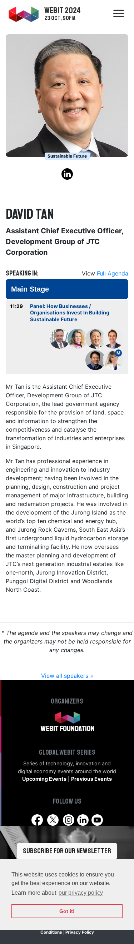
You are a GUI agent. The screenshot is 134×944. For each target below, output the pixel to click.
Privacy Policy (79, 932)
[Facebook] (37, 820)
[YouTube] (97, 820)
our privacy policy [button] (81, 893)
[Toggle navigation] (118, 13)
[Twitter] (53, 820)
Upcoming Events (44, 779)
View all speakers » (67, 675)
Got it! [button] (67, 911)
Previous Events (91, 779)
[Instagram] (68, 820)
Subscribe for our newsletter (67, 850)
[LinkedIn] (83, 819)
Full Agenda (112, 273)
